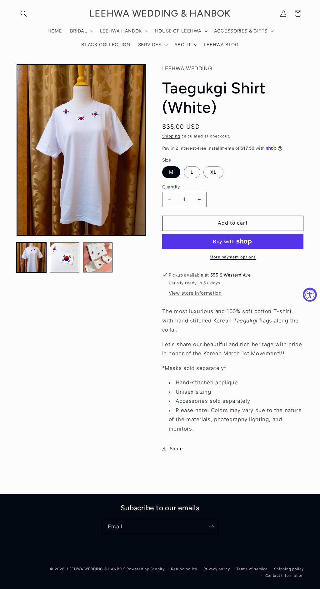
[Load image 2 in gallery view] (65, 257)
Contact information (284, 575)
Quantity (171, 186)
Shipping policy (288, 569)
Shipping (171, 136)
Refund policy (184, 569)
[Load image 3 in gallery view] (98, 257)
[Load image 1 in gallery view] (32, 257)
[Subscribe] (211, 526)
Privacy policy (216, 569)
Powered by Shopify (145, 569)
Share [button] (176, 449)
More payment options (233, 257)
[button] (24, 13)
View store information (195, 293)
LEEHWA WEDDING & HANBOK (96, 569)
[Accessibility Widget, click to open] (310, 294)
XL (213, 172)
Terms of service (252, 569)
